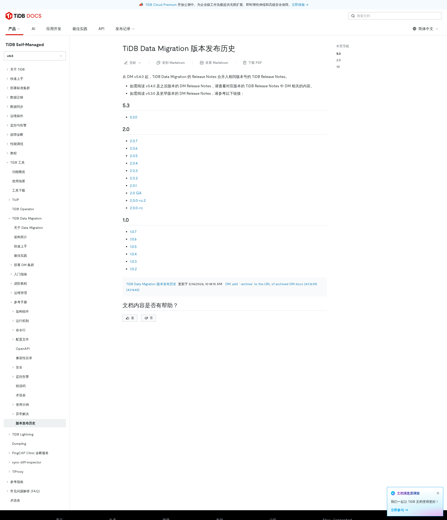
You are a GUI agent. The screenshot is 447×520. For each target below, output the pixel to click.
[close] (438, 493)
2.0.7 (134, 141)
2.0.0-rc (136, 208)
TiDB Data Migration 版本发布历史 (151, 284)
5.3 (338, 53)
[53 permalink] (133, 105)
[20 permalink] (133, 129)
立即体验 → (300, 5)
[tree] (35, 285)
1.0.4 (133, 254)
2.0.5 (134, 156)
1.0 (338, 66)
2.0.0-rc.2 (138, 200)
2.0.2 (134, 178)
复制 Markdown (173, 62)
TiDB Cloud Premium (161, 5)
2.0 (338, 60)
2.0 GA (136, 193)
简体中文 (425, 29)
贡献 (132, 62)
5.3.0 (133, 117)
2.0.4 (134, 163)
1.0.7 (133, 232)
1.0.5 (133, 246)
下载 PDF (255, 62)
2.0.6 (134, 148)
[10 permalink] (132, 220)
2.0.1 (133, 185)
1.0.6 (133, 239)
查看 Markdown (216, 62)
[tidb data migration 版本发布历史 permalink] (239, 48)
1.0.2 (133, 269)
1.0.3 (133, 261)
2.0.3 (134, 171)
